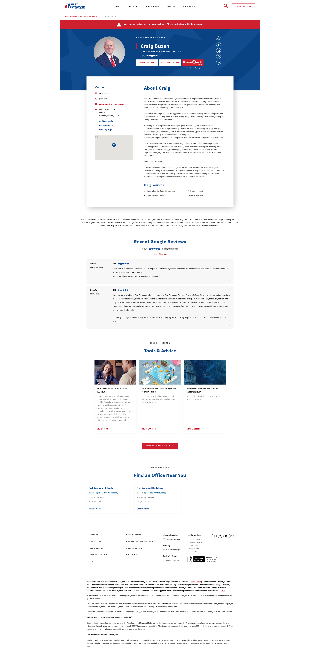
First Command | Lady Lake (150, 487)
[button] (114, 145)
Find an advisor (243, 6)
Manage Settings (173, 560)
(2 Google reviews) (170, 248)
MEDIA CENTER (96, 548)
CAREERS (94, 535)
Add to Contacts (106, 121)
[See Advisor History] (193, 62)
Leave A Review (160, 254)
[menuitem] (117, 6)
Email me (145, 62)
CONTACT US (95, 541)
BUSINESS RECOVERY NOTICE (139, 541)
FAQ (91, 561)
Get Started (167, 62)
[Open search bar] (226, 6)
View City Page (105, 129)
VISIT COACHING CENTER (158, 446)
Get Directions (105, 125)
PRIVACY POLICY (133, 535)
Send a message (173, 539)
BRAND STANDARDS (99, 555)
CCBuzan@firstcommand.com (112, 104)
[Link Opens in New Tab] (218, 38)
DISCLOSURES (132, 555)
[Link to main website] (75, 6)
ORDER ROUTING (134, 548)
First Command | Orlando (100, 487)
